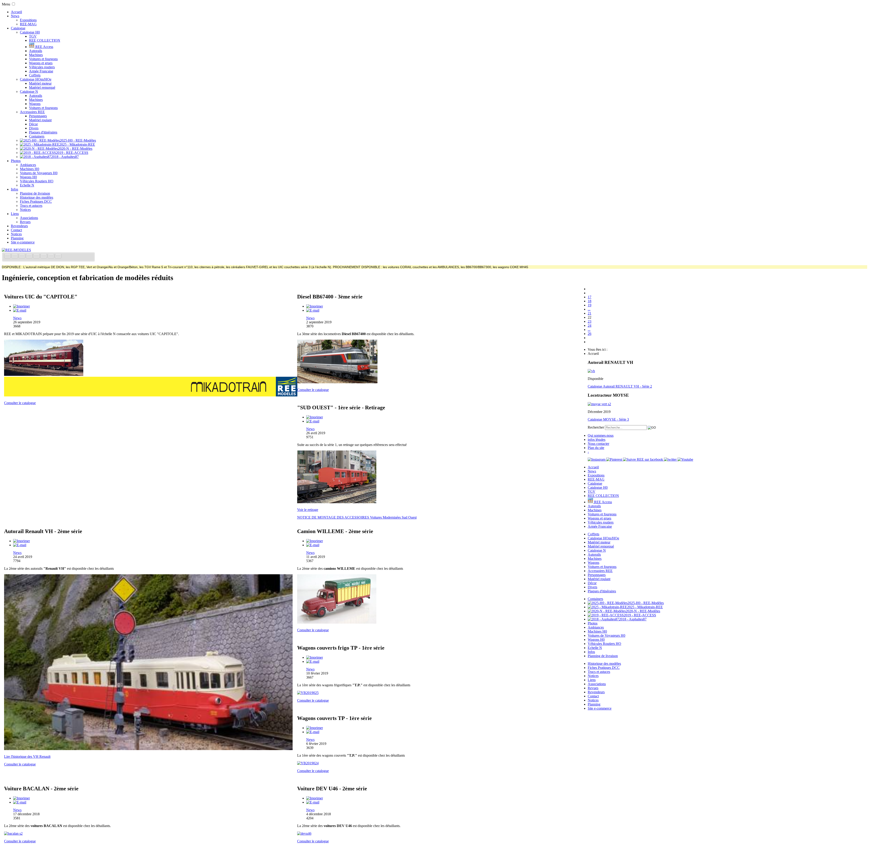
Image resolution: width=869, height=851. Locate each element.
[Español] (36, 256)
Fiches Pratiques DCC (36, 201)
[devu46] (304, 833)
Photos (16, 161)
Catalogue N (29, 91)
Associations (29, 218)
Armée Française (41, 71)
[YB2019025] (308, 693)
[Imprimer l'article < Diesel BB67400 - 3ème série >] (314, 306)
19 (589, 305)
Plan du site (596, 448)
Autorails (35, 51)
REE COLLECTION (44, 40)
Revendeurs (19, 226)
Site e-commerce (23, 242)
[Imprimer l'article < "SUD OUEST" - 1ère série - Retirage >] (314, 417)
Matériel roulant (40, 120)
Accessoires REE (32, 112)
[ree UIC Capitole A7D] (43, 375)
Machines (36, 55)
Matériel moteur (40, 83)
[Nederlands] (51, 256)
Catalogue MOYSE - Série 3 (608, 419)
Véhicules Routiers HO (36, 181)
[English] (15, 256)
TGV (33, 36)
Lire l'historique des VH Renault (27, 756)
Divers (33, 128)
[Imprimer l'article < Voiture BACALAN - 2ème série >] (21, 798)
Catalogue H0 (30, 32)
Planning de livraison (35, 193)
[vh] (591, 371)
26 (589, 334)
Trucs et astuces (31, 205)
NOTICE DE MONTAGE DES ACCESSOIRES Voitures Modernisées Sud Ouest (357, 517)
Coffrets (35, 75)
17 (589, 297)
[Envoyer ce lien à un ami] (19, 310)
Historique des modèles (36, 197)
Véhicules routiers (42, 67)
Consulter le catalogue (20, 403)
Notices (25, 210)
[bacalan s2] (13, 833)
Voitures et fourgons (43, 59)
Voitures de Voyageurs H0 (38, 173)
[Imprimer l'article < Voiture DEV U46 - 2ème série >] (314, 798)
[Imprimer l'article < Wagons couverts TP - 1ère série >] (314, 728)
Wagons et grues (41, 63)
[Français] (8, 256)
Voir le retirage (307, 510)
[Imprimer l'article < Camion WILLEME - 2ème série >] (314, 541)
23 (589, 321)
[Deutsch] (22, 256)
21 (589, 313)
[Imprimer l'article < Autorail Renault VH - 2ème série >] (21, 541)
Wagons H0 (28, 177)
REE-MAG (28, 24)
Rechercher (596, 427)
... (589, 309)
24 (589, 325)
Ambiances (28, 165)
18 (589, 301)
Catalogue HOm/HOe (35, 79)
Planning (17, 238)
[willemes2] (336, 622)
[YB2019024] (308, 763)
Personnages (38, 116)
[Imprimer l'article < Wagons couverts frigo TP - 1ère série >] (314, 657)
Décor (33, 124)
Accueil (16, 12)
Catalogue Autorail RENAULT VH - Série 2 (620, 386)
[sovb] (336, 502)
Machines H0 (29, 169)
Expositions (28, 20)
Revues (25, 222)
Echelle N (27, 185)
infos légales (596, 439)
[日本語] (58, 256)
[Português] (44, 256)
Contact (16, 230)
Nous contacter (598, 444)
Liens (15, 214)
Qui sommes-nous (601, 435)
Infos (14, 189)
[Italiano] (29, 256)
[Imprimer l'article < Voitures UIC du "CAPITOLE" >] (21, 306)
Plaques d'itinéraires (43, 132)
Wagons (35, 104)
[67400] (337, 382)
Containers (36, 136)
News (15, 16)
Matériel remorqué (42, 87)
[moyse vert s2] (599, 404)
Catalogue (18, 28)
